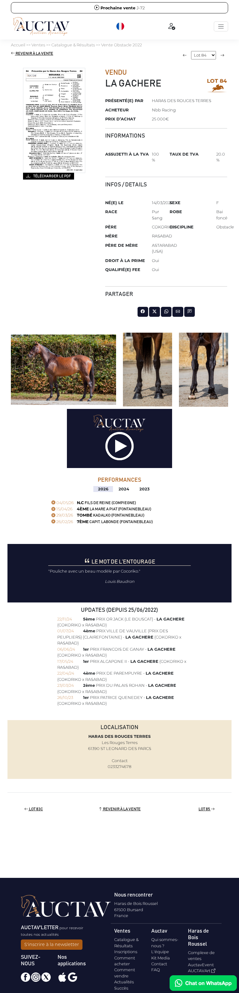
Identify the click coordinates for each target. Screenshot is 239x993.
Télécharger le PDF (52, 176)
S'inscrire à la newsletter (51, 944)
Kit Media (160, 957)
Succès (121, 988)
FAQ (155, 969)
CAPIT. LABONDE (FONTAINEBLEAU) (104, 522)
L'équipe (160, 951)
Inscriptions (125, 951)
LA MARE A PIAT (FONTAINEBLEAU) (103, 509)
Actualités (124, 981)
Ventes (38, 44)
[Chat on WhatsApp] (203, 983)
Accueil (18, 44)
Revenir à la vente (34, 54)
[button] (121, 26)
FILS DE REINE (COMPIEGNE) (95, 503)
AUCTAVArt (199, 970)
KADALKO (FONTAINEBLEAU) (99, 515)
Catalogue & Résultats (73, 44)
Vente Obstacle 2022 (121, 44)
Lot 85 (205, 809)
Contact (159, 963)
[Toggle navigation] (221, 26)
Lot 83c (35, 809)
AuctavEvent (201, 964)
